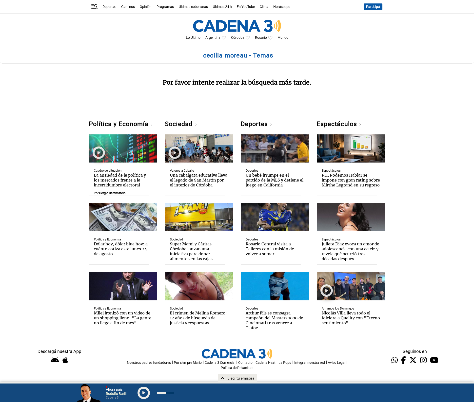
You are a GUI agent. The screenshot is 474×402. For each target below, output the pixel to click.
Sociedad (180, 124)
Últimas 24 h (222, 7)
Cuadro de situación (107, 170)
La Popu (284, 363)
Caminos (128, 7)
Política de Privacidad (237, 368)
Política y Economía (119, 124)
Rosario (261, 38)
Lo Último (193, 38)
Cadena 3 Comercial (220, 363)
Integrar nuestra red (309, 363)
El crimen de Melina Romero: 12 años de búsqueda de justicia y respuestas (198, 318)
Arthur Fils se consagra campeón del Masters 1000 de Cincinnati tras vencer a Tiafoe (274, 320)
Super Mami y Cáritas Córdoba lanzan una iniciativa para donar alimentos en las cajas (191, 251)
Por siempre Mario (188, 363)
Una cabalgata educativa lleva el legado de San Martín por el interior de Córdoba (198, 180)
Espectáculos (338, 124)
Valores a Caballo (182, 170)
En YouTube (246, 7)
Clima (264, 7)
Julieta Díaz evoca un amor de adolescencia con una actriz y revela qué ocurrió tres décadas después (350, 251)
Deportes (109, 7)
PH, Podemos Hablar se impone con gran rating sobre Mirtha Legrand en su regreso (351, 180)
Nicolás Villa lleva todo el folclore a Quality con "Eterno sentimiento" (351, 318)
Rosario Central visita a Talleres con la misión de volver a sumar (270, 248)
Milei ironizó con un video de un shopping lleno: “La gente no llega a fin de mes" (122, 318)
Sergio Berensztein (112, 193)
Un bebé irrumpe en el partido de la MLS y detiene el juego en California (274, 180)
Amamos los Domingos (338, 308)
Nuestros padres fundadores (149, 363)
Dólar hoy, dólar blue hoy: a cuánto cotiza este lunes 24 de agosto (121, 248)
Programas (165, 7)
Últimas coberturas (193, 7)
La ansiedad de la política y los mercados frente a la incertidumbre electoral (120, 180)
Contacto (245, 363)
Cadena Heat (266, 363)
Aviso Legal (336, 363)
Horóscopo (281, 7)
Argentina (212, 38)
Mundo (282, 38)
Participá (373, 7)
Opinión (146, 7)
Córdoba (237, 38)
